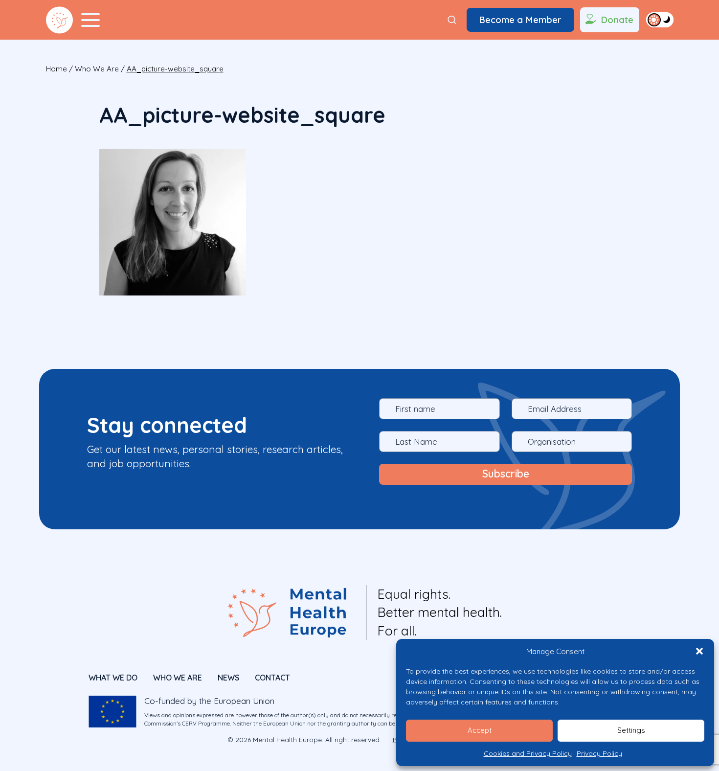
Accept (480, 730)
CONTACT (272, 677)
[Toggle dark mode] (660, 19)
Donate (617, 19)
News (228, 677)
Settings (631, 730)
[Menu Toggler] (90, 20)
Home (56, 68)
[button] (699, 651)
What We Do (113, 677)
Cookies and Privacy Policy (528, 753)
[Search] (452, 20)
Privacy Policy (599, 753)
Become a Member (520, 19)
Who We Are (97, 68)
